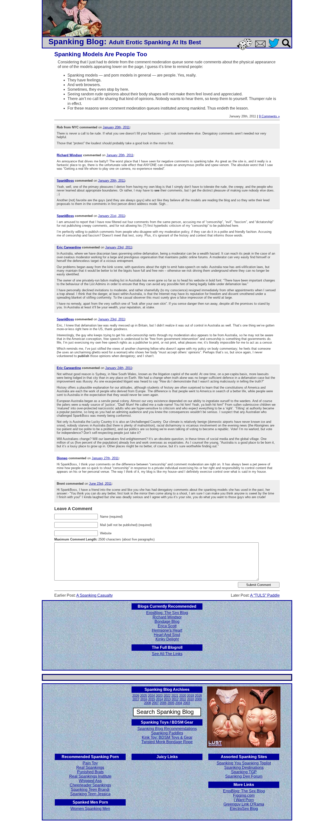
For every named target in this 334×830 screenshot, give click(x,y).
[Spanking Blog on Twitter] (275, 48)
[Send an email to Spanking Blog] (261, 46)
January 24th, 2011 (118, 368)
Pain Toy (90, 763)
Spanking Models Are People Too (100, 54)
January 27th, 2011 (105, 458)
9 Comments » (269, 116)
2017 (136, 699)
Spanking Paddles (167, 733)
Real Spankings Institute (90, 776)
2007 (155, 703)
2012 (175, 699)
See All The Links (167, 654)
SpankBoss (65, 180)
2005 (170, 703)
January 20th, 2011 (116, 127)
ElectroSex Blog (244, 809)
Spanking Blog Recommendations (167, 729)
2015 (151, 699)
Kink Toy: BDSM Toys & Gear (167, 737)
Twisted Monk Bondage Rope (167, 742)
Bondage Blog (167, 621)
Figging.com (244, 795)
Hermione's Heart (167, 630)
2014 (159, 699)
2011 (182, 699)
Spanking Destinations (244, 767)
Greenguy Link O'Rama (243, 804)
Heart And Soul (167, 635)
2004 (178, 703)
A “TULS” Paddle (265, 595)
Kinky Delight (167, 639)
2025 (143, 695)
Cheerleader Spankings (90, 785)
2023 (159, 695)
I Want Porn (244, 800)
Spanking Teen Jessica (90, 794)
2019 (190, 695)
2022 (167, 695)
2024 (151, 695)
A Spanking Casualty (94, 595)
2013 (167, 699)
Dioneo (62, 458)
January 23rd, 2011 (118, 247)
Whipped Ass (90, 781)
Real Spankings (90, 767)
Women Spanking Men (90, 809)
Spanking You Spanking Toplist (244, 763)
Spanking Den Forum (243, 776)
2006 (163, 703)
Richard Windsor (69, 155)
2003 (186, 703)
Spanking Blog (76, 41)
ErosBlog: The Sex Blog (167, 613)
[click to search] (286, 48)
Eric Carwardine (69, 247)
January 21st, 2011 (111, 216)
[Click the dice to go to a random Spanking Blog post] (245, 49)
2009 (198, 699)
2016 (143, 699)
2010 (190, 699)
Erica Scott (167, 626)
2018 (198, 695)
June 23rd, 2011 (100, 483)
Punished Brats (90, 772)
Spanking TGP (244, 772)
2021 (174, 695)
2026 (135, 695)
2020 (182, 695)
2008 (147, 703)
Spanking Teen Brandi (90, 789)
